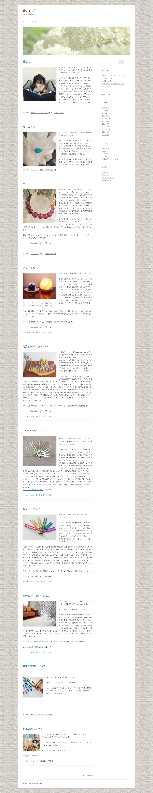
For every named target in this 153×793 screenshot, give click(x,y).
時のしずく (30, 10)
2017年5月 (105, 121)
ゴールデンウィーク (108, 78)
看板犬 (26, 61)
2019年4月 (105, 110)
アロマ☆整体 (30, 267)
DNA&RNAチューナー (35, 430)
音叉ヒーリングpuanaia (36, 346)
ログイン (105, 172)
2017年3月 (105, 124)
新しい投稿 (88, 775)
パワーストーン (32, 184)
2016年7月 (105, 135)
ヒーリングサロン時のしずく (33, 243)
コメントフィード (108, 178)
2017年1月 (105, 127)
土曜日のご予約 (107, 81)
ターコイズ (29, 126)
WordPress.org (107, 180)
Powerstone (35, 170)
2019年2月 (105, 113)
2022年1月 (105, 108)
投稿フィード (106, 175)
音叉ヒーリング (31, 509)
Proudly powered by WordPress (32, 783)
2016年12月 (106, 129)
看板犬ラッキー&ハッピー (39, 113)
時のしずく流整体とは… (37, 595)
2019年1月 (105, 116)
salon (33, 21)
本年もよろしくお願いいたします (113, 84)
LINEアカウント (107, 86)
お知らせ (34, 715)
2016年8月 (105, 132)
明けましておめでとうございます (113, 76)
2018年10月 (106, 119)
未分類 (104, 156)
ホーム (25, 21)
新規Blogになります (34, 728)
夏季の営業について (34, 666)
